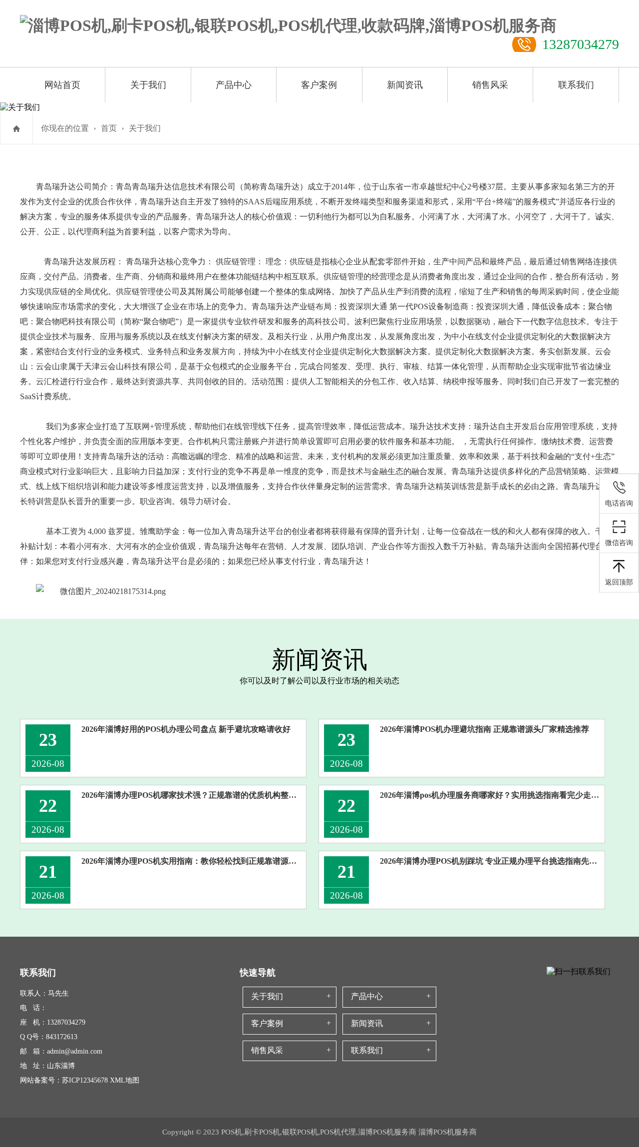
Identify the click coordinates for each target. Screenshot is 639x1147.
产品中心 (234, 85)
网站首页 (62, 85)
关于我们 (148, 85)
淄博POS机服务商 (447, 1132)
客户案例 (319, 85)
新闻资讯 (405, 85)
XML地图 (124, 1080)
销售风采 (490, 85)
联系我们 (576, 85)
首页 (109, 128)
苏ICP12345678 (85, 1080)
